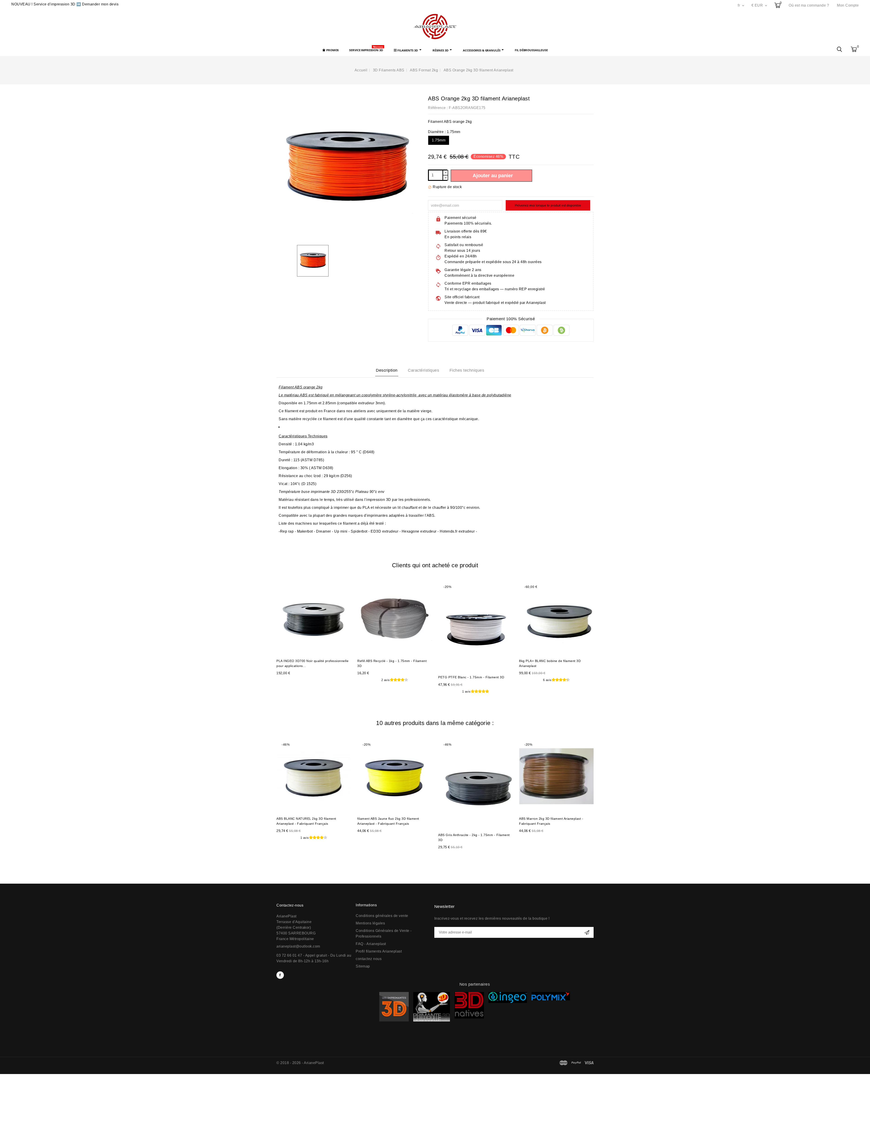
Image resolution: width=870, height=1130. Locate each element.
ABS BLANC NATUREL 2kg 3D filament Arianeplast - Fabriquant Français (306, 821)
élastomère (458, 395)
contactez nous (369, 959)
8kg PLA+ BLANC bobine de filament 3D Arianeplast (550, 663)
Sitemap (363, 966)
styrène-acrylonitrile (400, 395)
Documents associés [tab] (468, 370)
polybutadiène (499, 395)
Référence (437, 108)
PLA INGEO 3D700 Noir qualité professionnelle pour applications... (312, 663)
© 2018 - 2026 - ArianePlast (300, 1063)
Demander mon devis (100, 4)
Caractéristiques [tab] (423, 370)
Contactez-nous (289, 905)
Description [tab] (387, 370)
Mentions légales (370, 923)
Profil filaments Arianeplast (379, 951)
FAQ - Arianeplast (371, 944)
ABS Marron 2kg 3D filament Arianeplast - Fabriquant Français (551, 821)
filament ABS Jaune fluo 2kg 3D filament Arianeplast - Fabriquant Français (388, 821)
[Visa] (589, 1062)
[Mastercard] (563, 1062)
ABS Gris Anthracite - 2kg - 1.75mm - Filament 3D (474, 837)
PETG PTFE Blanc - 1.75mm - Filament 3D (471, 677)
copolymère (372, 395)
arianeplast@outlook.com (298, 946)
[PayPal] (576, 1062)
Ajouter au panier (493, 175)
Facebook (280, 975)
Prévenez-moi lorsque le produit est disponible (548, 205)
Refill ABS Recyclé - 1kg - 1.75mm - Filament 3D (392, 663)
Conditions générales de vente (382, 916)
